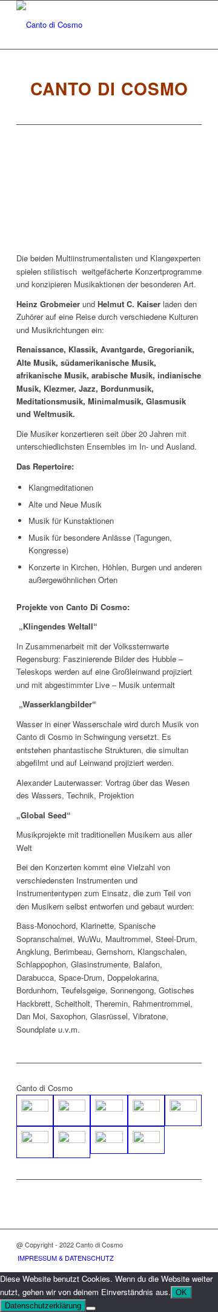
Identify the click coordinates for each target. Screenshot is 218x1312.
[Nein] (91, 1308)
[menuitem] (63, 1258)
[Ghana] (34, 1111)
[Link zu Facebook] (192, 1244)
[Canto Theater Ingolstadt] (71, 1111)
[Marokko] (146, 1111)
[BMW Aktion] (146, 1140)
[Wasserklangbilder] (71, 1142)
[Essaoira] (34, 1142)
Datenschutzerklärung (43, 1305)
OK (181, 1292)
